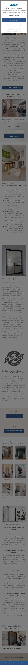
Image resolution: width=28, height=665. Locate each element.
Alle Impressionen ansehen (11, 648)
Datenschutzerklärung (17, 31)
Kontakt (14, 663)
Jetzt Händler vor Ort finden (13, 87)
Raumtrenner (17, 228)
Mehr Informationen (14, 15)
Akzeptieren (14, 20)
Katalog (23, 663)
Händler (5, 663)
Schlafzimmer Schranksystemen (10, 299)
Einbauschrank (16, 44)
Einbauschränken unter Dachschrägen (12, 312)
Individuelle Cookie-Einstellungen (14, 25)
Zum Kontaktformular (14, 416)
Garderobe (5, 302)
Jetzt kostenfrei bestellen (14, 430)
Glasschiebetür (9, 221)
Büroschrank (5, 300)
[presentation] (3, 638)
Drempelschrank (15, 300)
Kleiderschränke (6, 297)
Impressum (9, 31)
